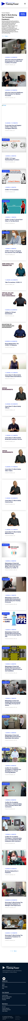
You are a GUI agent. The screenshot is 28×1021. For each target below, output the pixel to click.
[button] (25, 3)
